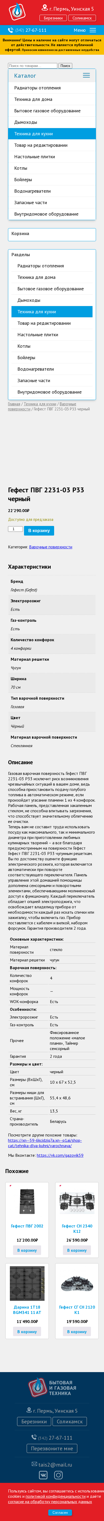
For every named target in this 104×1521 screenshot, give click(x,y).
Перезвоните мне (52, 1448)
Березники (53, 18)
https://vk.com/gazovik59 (60, 1155)
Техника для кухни (33, 133)
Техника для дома (33, 99)
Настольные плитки (34, 156)
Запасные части (30, 202)
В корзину (39, 530)
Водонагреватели (32, 191)
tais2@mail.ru (55, 1464)
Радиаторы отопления (37, 88)
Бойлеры (23, 179)
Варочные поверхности (50, 546)
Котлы (20, 168)
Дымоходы (25, 122)
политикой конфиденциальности (56, 1496)
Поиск (65, 66)
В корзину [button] (27, 1250)
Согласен (60, 1513)
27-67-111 (31, 30)
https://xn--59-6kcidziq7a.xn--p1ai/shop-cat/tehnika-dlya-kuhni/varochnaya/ (45, 1143)
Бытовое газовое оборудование (47, 111)
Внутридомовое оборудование (46, 214)
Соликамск (82, 18)
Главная (14, 403)
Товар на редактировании (40, 145)
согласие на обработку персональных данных (50, 1501)
